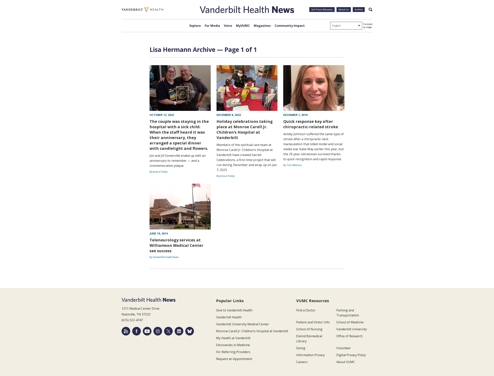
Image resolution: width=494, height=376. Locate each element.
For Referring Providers (233, 352)
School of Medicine (350, 322)
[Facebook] (136, 331)
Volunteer (343, 348)
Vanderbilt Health (229, 317)
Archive (359, 9)
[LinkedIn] (179, 331)
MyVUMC (243, 26)
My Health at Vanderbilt (233, 338)
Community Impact (290, 26)
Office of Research (349, 336)
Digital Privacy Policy (351, 355)
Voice (228, 26)
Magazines (262, 26)
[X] (168, 331)
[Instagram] (157, 331)
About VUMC (345, 362)
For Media (212, 26)
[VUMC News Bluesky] (189, 331)
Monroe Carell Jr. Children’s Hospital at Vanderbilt (252, 331)
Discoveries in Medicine (233, 345)
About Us (343, 9)
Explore (195, 26)
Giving (300, 348)
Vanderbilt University (351, 329)
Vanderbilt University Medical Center (242, 324)
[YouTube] (147, 331)
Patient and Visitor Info (313, 322)
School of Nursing (309, 329)
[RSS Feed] (126, 331)
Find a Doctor (306, 310)
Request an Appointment (234, 359)
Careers (302, 362)
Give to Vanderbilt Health (234, 310)
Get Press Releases (322, 9)
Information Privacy (310, 355)
